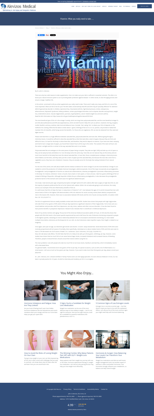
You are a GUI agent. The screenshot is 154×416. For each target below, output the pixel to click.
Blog (47, 28)
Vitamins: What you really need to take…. (61, 28)
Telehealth (70, 1)
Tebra (84, 409)
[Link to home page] (18, 7)
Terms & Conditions (79, 389)
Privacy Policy (67, 389)
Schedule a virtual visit (89, 1)
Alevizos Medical (39, 28)
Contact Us (104, 389)
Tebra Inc (58, 389)
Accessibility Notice (93, 389)
